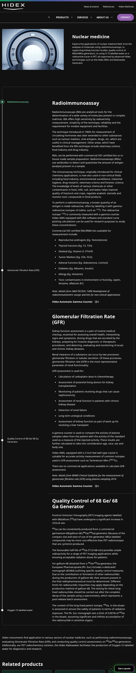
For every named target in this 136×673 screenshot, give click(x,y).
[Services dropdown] (91, 17)
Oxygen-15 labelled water (20, 610)
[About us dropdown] (112, 17)
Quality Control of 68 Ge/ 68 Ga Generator (23, 440)
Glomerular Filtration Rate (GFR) (23, 270)
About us (103, 17)
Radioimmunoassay (18, 101)
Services (82, 17)
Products (62, 17)
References (108, 6)
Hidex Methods (126, 6)
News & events (91, 6)
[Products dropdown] (72, 17)
